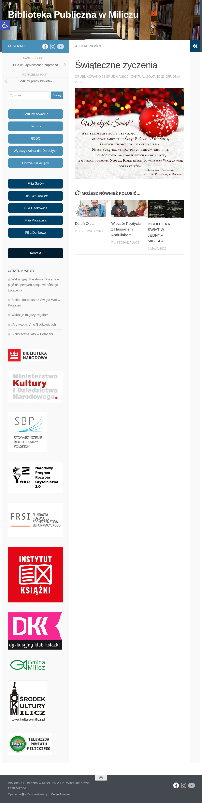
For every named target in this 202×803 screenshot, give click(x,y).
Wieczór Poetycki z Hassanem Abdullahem (126, 229)
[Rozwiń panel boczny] (195, 46)
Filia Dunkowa (35, 232)
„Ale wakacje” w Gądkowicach (33, 324)
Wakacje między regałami (30, 315)
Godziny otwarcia (35, 114)
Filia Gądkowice (35, 208)
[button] (5, 25)
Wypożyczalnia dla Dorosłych (35, 151)
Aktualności (88, 46)
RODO (35, 138)
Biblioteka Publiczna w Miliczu (73, 14)
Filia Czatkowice (35, 196)
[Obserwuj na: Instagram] (53, 46)
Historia (35, 126)
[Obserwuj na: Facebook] (45, 46)
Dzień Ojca (84, 223)
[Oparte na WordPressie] (23, 794)
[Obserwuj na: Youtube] (60, 46)
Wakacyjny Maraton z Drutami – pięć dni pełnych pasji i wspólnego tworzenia (33, 284)
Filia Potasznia (35, 220)
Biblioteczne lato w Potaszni (32, 334)
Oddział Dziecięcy (35, 163)
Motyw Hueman (61, 794)
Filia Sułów (36, 183)
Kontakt (35, 253)
